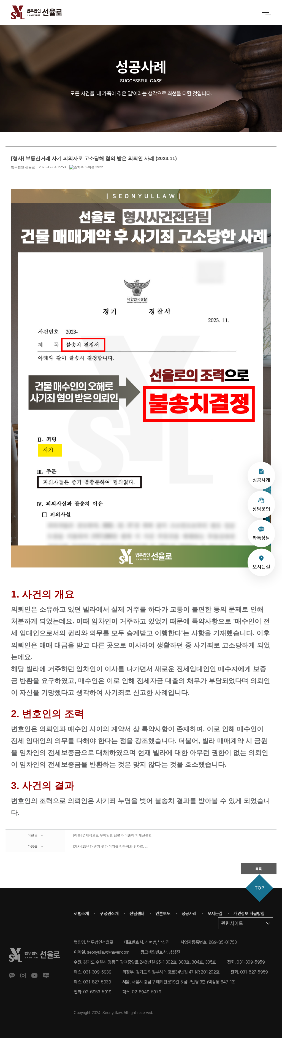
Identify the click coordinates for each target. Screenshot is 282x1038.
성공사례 (261, 480)
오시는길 (261, 566)
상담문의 (261, 509)
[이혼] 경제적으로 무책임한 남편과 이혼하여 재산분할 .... (114, 835)
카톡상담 (261, 537)
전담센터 (136, 913)
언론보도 (163, 913)
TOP (259, 888)
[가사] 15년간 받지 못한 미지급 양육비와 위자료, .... (110, 846)
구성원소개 (109, 913)
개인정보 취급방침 (249, 913)
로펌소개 (81, 913)
